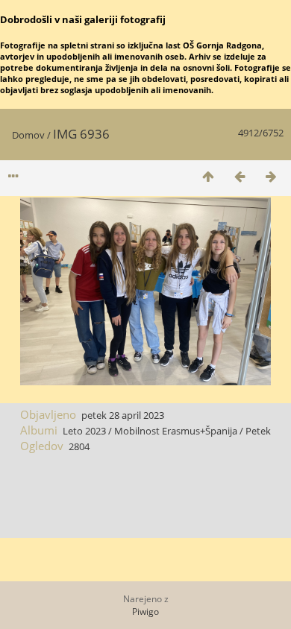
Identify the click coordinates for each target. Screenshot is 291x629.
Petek (258, 430)
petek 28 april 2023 (122, 415)
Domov (28, 135)
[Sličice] (208, 176)
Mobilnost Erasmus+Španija (175, 430)
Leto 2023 (84, 430)
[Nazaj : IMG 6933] (239, 176)
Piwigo (145, 611)
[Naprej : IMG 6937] (271, 176)
